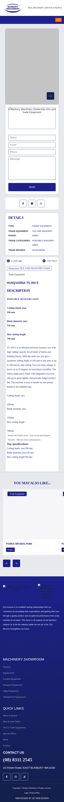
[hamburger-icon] (58, 20)
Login (26, 793)
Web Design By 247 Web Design (32, 798)
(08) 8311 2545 (17, 759)
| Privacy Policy (34, 793)
